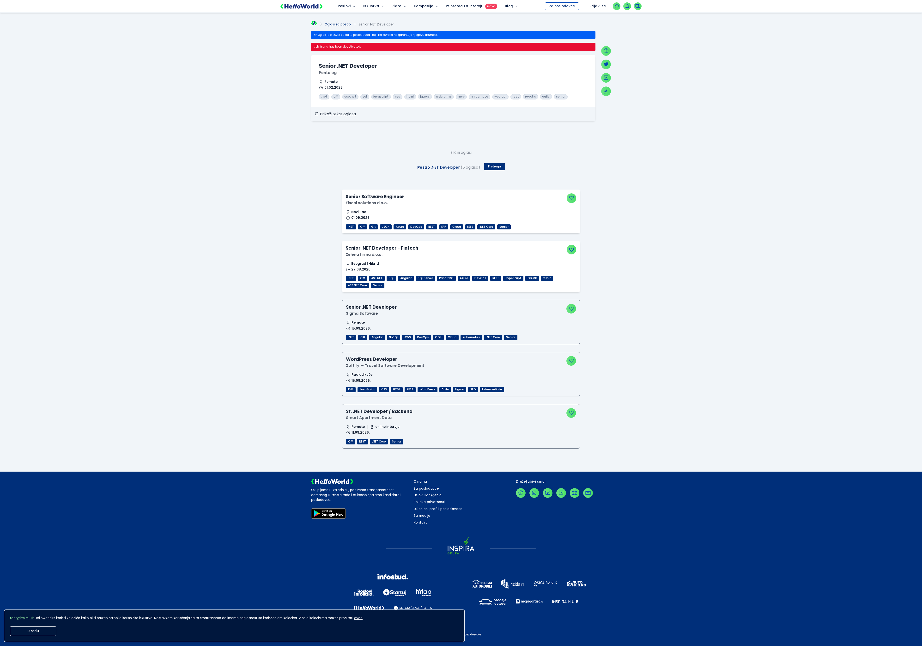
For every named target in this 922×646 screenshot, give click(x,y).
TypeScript (513, 278)
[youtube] (547, 493)
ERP (443, 227)
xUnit (547, 278)
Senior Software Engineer (375, 196)
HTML (396, 389)
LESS (470, 227)
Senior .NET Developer (371, 307)
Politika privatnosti (429, 502)
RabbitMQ (446, 278)
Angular (406, 278)
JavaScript (367, 389)
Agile (445, 389)
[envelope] (588, 493)
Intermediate (492, 389)
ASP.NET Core (357, 285)
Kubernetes (471, 337)
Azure (400, 227)
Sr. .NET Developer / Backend (379, 411)
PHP (350, 389)
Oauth (532, 278)
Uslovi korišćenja (428, 495)
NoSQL (393, 337)
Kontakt (420, 522)
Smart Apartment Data (369, 417)
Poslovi (344, 6)
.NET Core (486, 227)
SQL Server (425, 278)
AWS (407, 337)
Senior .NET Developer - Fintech (382, 248)
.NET (351, 227)
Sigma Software (362, 313)
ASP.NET (376, 278)
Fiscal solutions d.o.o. (367, 203)
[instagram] (534, 493)
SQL (391, 278)
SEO (473, 389)
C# (362, 227)
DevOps (416, 227)
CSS (384, 389)
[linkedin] (606, 78)
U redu (33, 631)
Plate (396, 6)
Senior (504, 227)
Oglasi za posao (338, 24)
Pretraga (494, 166)
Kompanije (423, 6)
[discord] (574, 493)
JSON (385, 227)
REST (431, 227)
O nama (420, 481)
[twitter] (606, 64)
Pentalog (328, 72)
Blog (509, 6)
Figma (459, 389)
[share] (606, 91)
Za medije (422, 515)
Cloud (456, 227)
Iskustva (371, 6)
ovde (358, 618)
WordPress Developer (371, 359)
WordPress (427, 389)
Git (373, 227)
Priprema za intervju (465, 6)
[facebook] (606, 51)
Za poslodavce (562, 6)
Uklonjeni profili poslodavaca (438, 509)
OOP (438, 337)
